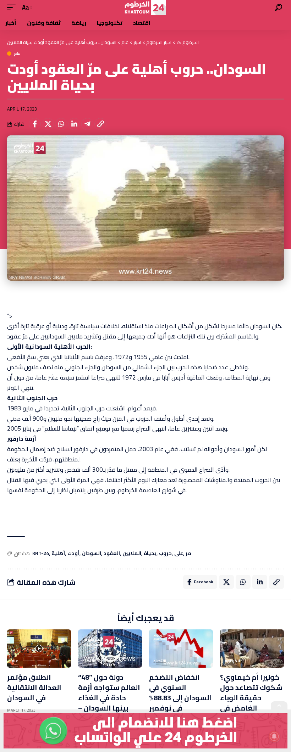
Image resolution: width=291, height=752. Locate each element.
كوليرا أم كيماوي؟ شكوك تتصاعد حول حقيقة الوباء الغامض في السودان (251, 697)
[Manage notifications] (274, 736)
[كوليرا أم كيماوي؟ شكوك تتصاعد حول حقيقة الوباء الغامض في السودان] (252, 648)
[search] (278, 7)
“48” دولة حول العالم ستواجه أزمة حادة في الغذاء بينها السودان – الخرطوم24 (109, 697)
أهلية (58, 553)
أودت (73, 553)
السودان (91, 553)
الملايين (131, 553)
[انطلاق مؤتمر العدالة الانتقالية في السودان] (39, 648)
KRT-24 (40, 553)
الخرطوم (109, 661)
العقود (112, 553)
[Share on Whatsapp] (61, 124)
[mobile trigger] (13, 7)
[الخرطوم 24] (145, 7)
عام (17, 53)
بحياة (150, 553)
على (178, 553)
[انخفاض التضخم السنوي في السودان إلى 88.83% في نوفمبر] (181, 648)
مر (188, 553)
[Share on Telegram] (87, 124)
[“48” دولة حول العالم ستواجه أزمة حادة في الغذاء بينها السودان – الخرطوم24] (110, 648)
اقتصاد (88, 661)
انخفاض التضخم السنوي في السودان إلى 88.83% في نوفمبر (180, 692)
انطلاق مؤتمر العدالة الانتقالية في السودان (34, 687)
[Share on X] (48, 124)
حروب (165, 553)
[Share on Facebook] (35, 124)
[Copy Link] (100, 124)
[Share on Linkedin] (74, 124)
